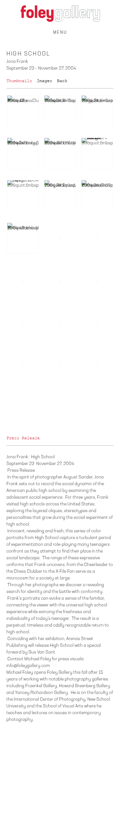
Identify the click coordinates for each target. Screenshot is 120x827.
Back (62, 81)
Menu (60, 32)
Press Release (23, 438)
